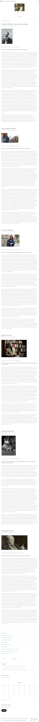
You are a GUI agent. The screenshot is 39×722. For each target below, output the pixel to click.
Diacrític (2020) (4, 642)
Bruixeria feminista (7, 431)
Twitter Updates (5, 675)
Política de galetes (23, 720)
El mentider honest (7, 531)
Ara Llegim (10, 46)
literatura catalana (7, 670)
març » (5, 699)
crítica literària (6, 666)
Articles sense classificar (6, 639)
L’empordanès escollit (8, 128)
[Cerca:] (6, 658)
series (32, 670)
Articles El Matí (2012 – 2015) (6, 637)
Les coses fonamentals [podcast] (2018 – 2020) (9, 651)
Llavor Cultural (11, 145)
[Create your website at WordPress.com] (19, 1)
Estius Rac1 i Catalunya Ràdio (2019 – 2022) (9, 649)
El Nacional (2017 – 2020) (6, 644)
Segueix (3, 710)
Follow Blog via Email (6, 704)
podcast (24, 670)
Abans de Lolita (6, 335)
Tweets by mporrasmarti (6, 677)
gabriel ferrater (21, 666)
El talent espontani (7, 230)
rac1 (29, 670)
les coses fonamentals (7, 668)
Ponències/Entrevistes (5, 653)
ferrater (14, 666)
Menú (20, 16)
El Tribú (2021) (4, 646)
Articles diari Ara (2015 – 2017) (6, 635)
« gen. (2, 699)
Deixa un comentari (12, 25)
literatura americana (20, 668)
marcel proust (17, 670)
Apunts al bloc (4, 633)
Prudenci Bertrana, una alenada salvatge (14, 24)
